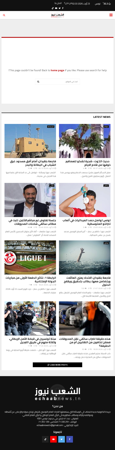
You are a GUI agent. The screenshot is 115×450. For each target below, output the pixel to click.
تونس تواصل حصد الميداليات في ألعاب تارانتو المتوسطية (87, 222)
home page (57, 70)
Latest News (102, 116)
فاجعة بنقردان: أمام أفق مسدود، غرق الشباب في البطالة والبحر (33, 163)
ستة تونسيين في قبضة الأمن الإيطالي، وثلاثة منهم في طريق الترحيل (32, 340)
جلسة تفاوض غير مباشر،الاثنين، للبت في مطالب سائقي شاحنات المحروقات (32, 222)
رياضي (106, 185)
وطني (106, 243)
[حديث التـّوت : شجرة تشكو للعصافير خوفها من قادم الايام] (85, 141)
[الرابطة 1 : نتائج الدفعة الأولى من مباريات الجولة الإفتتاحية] (30, 257)
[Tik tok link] (53, 8)
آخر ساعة (51, 126)
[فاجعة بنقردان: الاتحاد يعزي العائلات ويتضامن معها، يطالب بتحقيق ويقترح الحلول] (85, 257)
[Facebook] (69, 439)
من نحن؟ (68, 3)
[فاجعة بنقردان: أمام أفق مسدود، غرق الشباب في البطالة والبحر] (30, 141)
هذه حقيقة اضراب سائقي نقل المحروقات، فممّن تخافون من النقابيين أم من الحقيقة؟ (85, 342)
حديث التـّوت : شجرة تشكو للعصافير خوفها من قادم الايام (88, 163)
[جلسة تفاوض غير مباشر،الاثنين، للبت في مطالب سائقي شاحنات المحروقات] (30, 200)
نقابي (52, 185)
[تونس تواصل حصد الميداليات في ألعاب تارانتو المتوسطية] (85, 200)
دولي (52, 304)
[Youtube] (53, 439)
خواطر (106, 126)
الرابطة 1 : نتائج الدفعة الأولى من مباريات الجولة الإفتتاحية (31, 279)
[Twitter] (61, 439)
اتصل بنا (58, 3)
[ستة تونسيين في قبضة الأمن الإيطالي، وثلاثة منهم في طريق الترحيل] (30, 318)
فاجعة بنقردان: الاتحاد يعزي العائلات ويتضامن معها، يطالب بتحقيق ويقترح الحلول (87, 281)
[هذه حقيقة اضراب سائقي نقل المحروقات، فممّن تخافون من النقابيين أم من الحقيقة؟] (85, 318)
